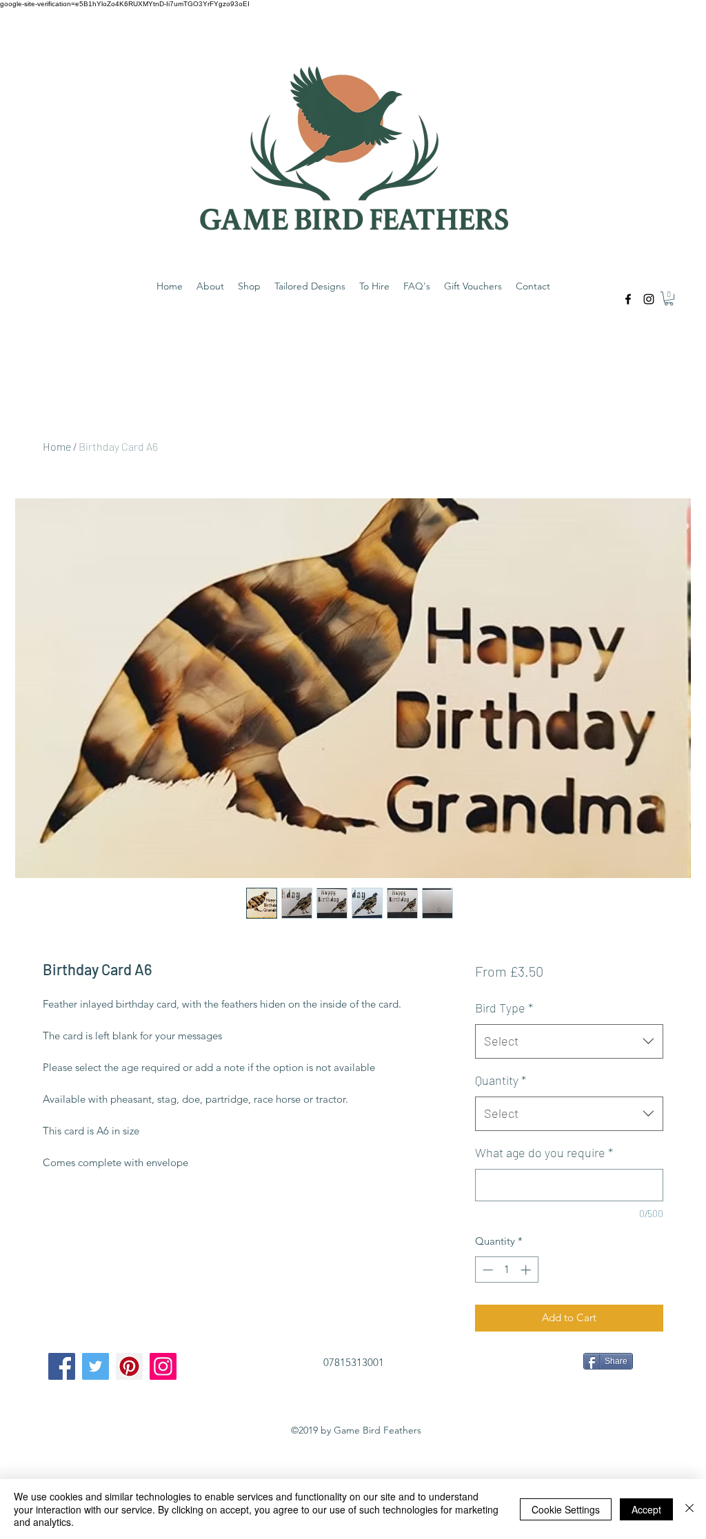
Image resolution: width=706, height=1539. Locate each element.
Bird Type (504, 1007)
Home (57, 446)
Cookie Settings (566, 1509)
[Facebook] (61, 1366)
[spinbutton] (506, 1270)
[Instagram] (163, 1366)
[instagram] (649, 299)
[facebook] (628, 299)
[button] (668, 298)
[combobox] (569, 1041)
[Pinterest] (129, 1366)
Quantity (500, 1080)
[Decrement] (486, 1270)
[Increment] (527, 1270)
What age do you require (544, 1152)
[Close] (689, 1509)
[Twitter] (95, 1366)
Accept (646, 1509)
